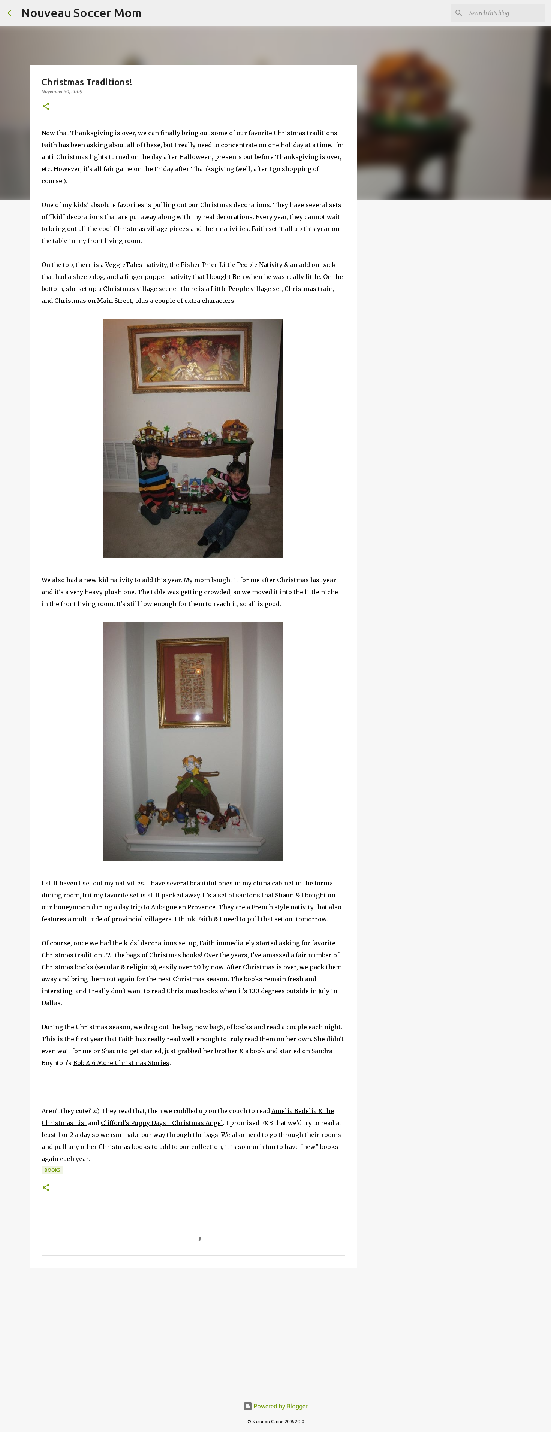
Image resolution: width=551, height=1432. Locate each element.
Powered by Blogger (280, 1406)
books (52, 1170)
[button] (46, 107)
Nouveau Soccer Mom (81, 12)
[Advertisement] (193, 1331)
